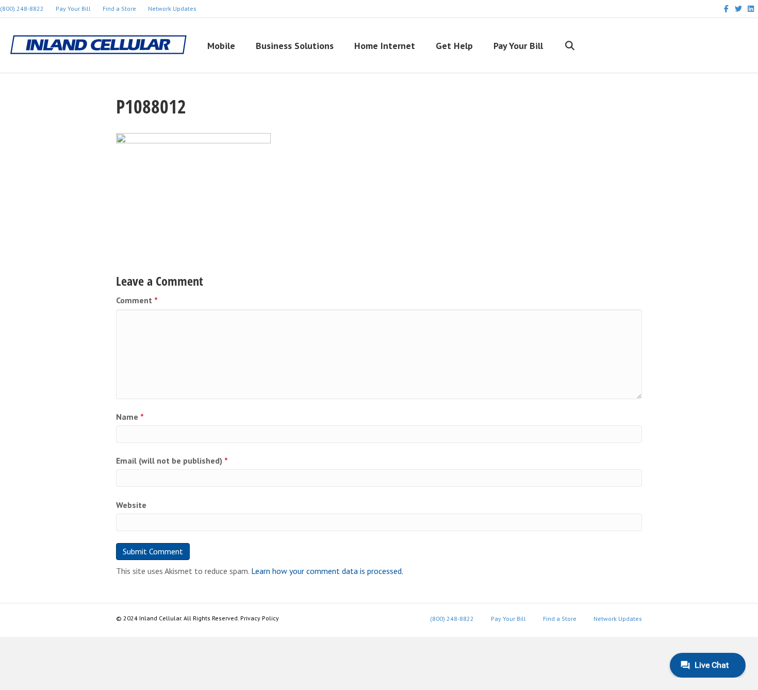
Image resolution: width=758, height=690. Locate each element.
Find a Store (119, 8)
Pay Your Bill (73, 8)
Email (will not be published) (172, 460)
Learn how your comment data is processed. (327, 571)
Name (130, 417)
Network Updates (172, 8)
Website (131, 505)
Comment (137, 300)
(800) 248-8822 (452, 618)
